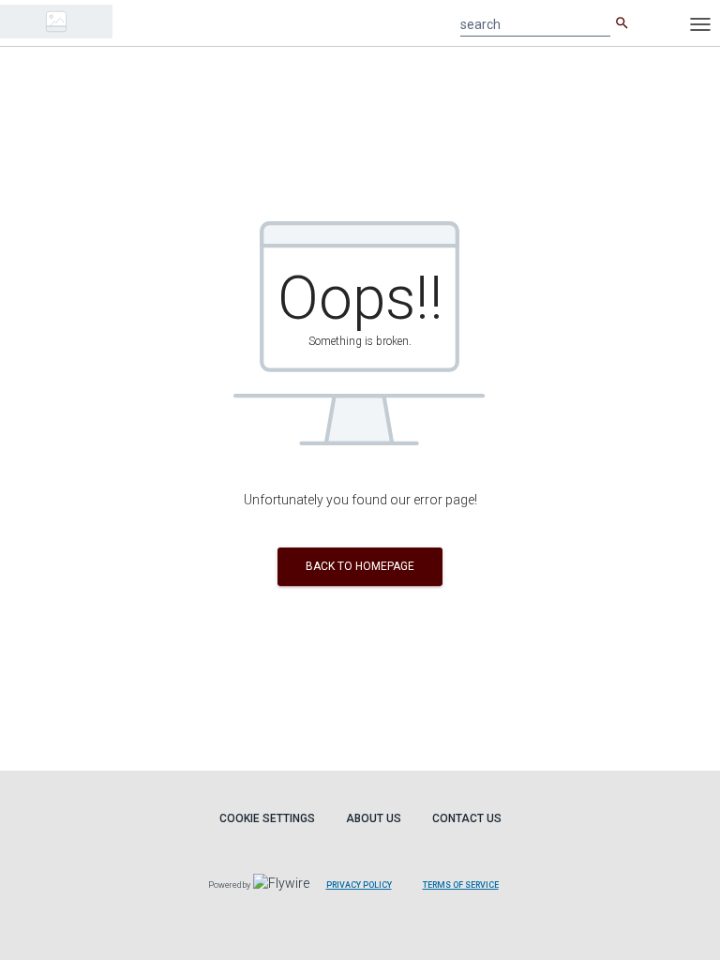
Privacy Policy (359, 885)
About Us (373, 818)
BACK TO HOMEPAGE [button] (360, 566)
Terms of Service (461, 885)
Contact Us (467, 818)
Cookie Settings (267, 818)
